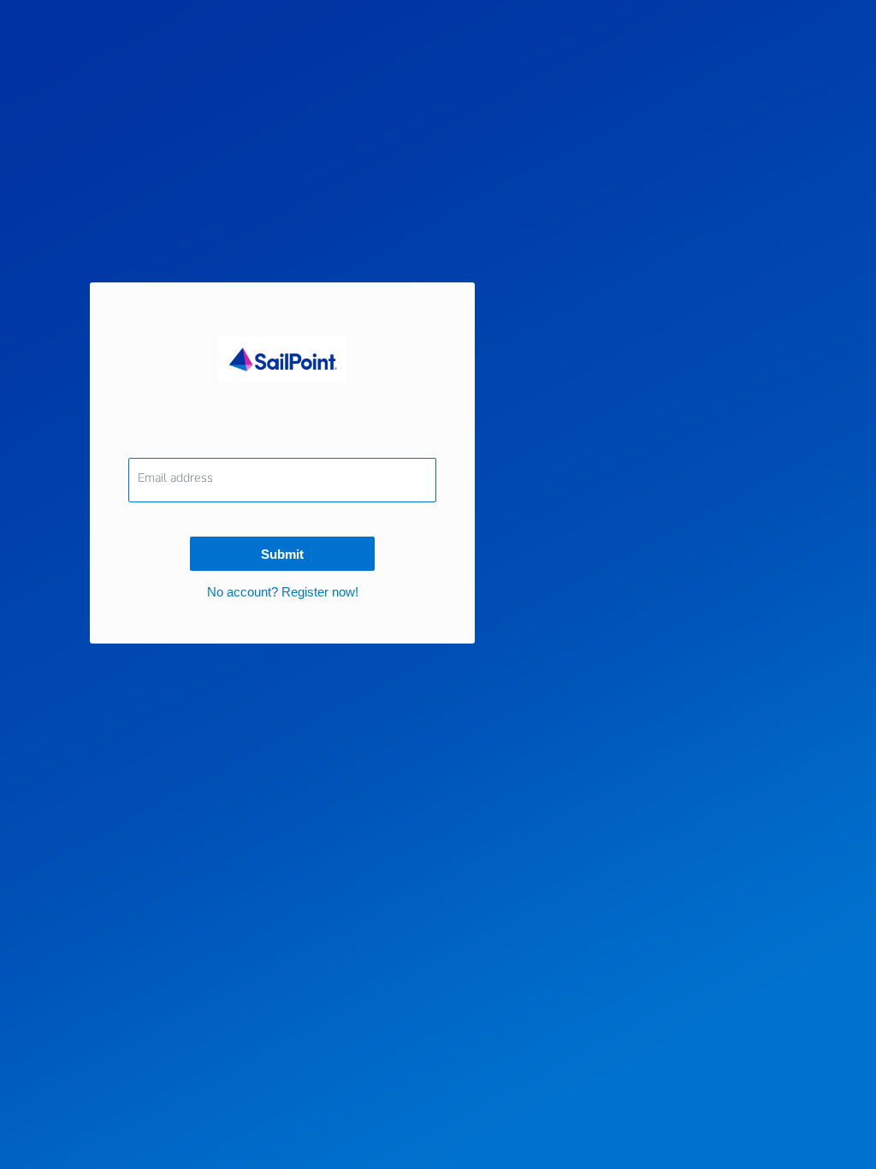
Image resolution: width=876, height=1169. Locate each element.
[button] (282, 591)
